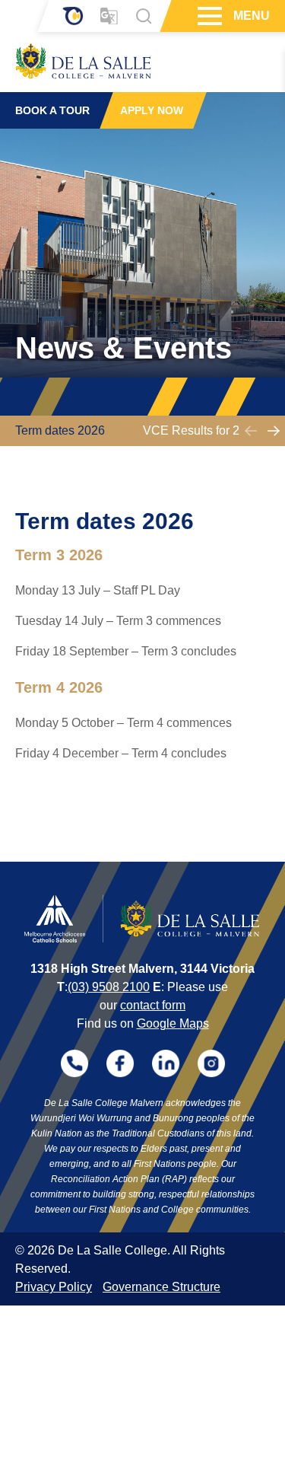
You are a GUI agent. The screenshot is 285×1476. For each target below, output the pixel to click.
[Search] (144, 16)
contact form (152, 1005)
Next (273, 431)
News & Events (123, 348)
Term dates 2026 (60, 430)
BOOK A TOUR (52, 110)
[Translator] (109, 16)
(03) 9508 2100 (109, 986)
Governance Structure (161, 1286)
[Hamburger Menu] (207, 16)
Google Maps (173, 1023)
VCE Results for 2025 (201, 430)
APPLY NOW (151, 110)
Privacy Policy (53, 1286)
